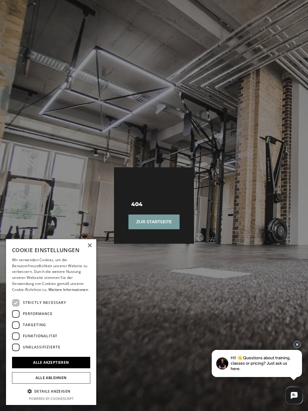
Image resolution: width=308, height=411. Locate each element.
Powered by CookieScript (51, 398)
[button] (51, 391)
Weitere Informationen (68, 289)
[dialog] (51, 322)
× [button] (89, 245)
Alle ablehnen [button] (50, 377)
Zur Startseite (154, 221)
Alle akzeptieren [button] (51, 362)
